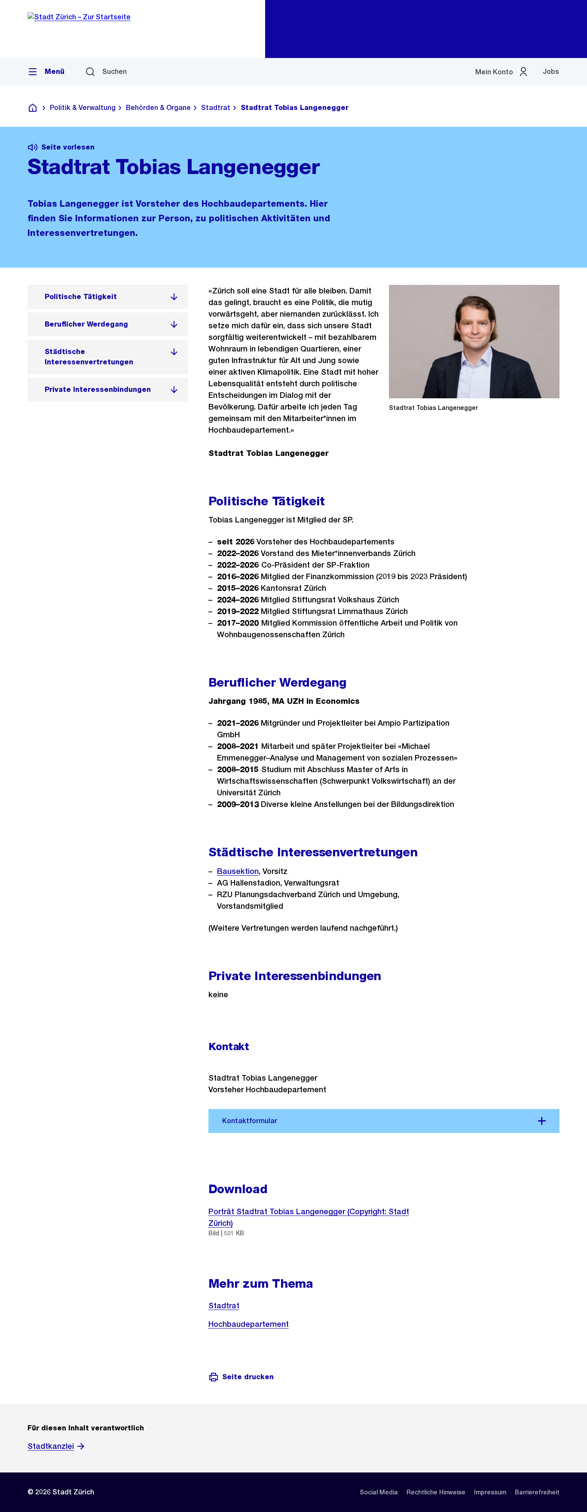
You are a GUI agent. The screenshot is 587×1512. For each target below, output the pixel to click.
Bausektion (238, 871)
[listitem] (108, 297)
